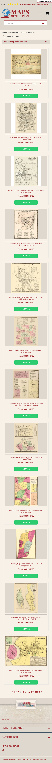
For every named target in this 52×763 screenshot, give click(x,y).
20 (32, 692)
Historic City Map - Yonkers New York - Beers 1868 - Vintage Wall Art (26, 565)
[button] (40, 13)
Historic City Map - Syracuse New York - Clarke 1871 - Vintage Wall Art (26, 191)
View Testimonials (44, 1)
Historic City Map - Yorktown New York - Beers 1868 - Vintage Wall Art (26, 511)
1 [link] (20, 691)
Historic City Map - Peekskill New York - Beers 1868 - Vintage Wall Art (26, 671)
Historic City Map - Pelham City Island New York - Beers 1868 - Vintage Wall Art (26, 618)
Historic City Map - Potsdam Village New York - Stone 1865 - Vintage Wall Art (26, 298)
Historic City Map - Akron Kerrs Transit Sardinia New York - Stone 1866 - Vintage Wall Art (26, 405)
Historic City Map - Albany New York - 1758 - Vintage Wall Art (26, 85)
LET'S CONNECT (10, 746)
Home (4, 32)
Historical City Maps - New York (22, 32)
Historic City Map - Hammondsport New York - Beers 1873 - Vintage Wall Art (26, 245)
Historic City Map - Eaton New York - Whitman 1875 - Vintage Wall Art (26, 351)
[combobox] (25, 22)
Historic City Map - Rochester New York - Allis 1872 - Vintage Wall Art (26, 138)
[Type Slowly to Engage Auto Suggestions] (43, 23)
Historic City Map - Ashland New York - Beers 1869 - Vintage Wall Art (26, 458)
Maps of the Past (23, 759)
